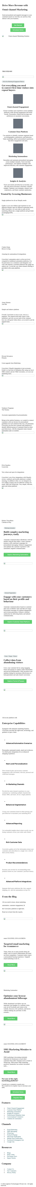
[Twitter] (14, 1179)
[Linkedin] (4, 1179)
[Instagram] (19, 1179)
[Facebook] (9, 1179)
